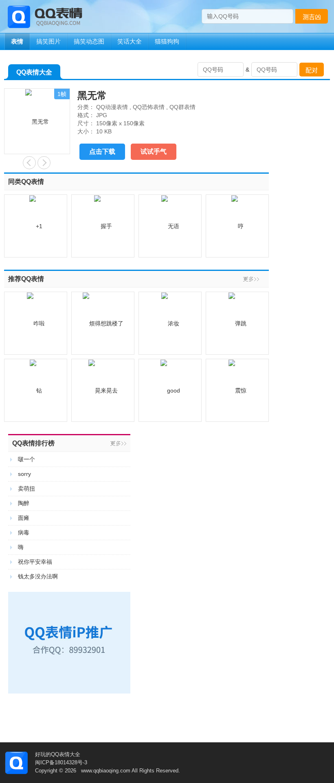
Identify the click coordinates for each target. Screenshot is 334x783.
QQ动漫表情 (112, 107)
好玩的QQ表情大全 (57, 754)
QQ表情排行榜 (33, 443)
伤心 (44, 162)
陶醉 (23, 503)
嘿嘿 (29, 162)
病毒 (23, 532)
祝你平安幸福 (35, 561)
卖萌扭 (26, 488)
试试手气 (154, 151)
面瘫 (23, 518)
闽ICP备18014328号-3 (61, 762)
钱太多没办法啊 (38, 576)
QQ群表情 (182, 107)
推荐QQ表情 (26, 278)
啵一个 (26, 459)
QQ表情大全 (34, 72)
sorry (24, 474)
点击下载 (102, 151)
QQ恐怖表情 (149, 107)
